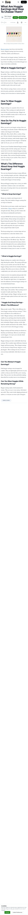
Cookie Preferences (17, 912)
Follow (15, 17)
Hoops (10, 208)
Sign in (24, 2)
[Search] (18, 2)
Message (23, 17)
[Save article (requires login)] (21, 22)
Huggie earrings (5, 49)
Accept (7, 912)
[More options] (25, 22)
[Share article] (17, 22)
